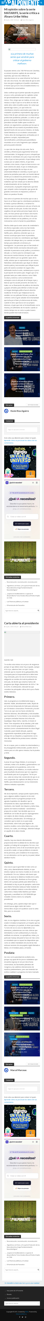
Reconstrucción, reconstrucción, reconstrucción (22, 332)
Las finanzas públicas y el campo (18, 602)
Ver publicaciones (33, 405)
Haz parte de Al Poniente (15, 1291)
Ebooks (9, 1294)
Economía (23, 1013)
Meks (26, 1312)
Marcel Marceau (26, 627)
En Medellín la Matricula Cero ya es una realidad (22, 1283)
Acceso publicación (13, 1298)
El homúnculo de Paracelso (16, 605)
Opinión (22, 328)
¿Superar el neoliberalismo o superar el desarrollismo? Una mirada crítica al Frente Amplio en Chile (22, 385)
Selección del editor (26, 351)
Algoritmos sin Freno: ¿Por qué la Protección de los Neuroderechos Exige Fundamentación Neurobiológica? (22, 359)
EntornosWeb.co (21, 1314)
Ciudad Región (14, 1013)
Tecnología (14, 1039)
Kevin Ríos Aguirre (28, 20)
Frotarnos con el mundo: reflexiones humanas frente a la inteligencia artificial (22, 1045)
